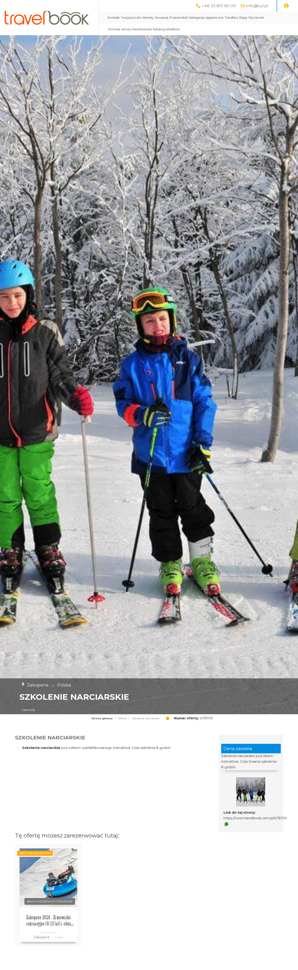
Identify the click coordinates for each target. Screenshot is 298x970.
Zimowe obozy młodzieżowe (130, 29)
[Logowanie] (286, 6)
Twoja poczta (131, 17)
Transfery (231, 17)
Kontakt (114, 17)
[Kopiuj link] (226, 824)
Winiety (148, 17)
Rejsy (243, 17)
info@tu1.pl (257, 5)
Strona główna (102, 718)
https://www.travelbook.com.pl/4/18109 (255, 818)
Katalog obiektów (166, 29)
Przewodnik (178, 17)
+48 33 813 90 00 (219, 5)
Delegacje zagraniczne (206, 17)
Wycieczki (256, 17)
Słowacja (161, 17)
